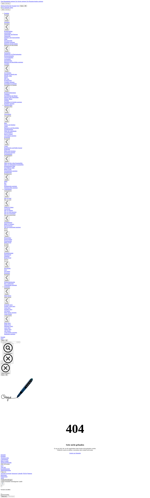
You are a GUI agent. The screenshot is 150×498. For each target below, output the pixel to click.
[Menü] (1, 362)
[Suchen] (17, 342)
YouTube (3, 473)
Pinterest (29, 473)
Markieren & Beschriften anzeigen (13, 62)
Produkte (3, 456)
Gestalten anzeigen (9, 82)
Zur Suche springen (21, 1)
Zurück (7, 20)
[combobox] (9, 342)
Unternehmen (4, 459)
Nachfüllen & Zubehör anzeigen (13, 102)
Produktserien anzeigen (10, 186)
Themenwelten (5, 458)
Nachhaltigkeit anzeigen (10, 171)
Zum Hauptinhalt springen (8, 1)
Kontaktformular (5, 469)
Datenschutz (4, 476)
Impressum (4, 475)
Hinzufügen (11, 496)
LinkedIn (20, 473)
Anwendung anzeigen (10, 135)
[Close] (1, 493)
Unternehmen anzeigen (10, 285)
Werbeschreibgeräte (6, 6)
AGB (2, 478)
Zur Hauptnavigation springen (35, 1)
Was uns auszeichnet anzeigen (12, 227)
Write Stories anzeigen (10, 312)
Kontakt (14, 6)
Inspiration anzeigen (9, 334)
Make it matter (5, 461)
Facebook (8, 473)
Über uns (3, 467)
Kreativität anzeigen (9, 152)
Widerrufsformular (6, 470)
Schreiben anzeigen (9, 42)
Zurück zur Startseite (75, 453)
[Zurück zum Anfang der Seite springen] (2, 483)
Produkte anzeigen (9, 103)
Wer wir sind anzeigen (10, 212)
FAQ (18, 6)
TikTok (25, 473)
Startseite (3, 455)
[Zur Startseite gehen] (7, 7)
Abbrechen (4, 496)
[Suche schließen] (19, 342)
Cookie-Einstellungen (6, 480)
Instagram (14, 473)
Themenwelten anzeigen (11, 187)
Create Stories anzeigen (10, 332)
